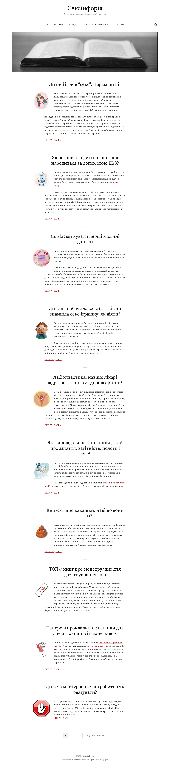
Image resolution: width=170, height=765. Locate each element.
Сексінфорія (85, 8)
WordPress (76, 760)
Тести (83, 24)
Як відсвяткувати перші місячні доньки (85, 239)
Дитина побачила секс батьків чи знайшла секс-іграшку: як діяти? (85, 311)
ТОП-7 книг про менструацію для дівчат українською (85, 572)
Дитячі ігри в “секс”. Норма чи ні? (85, 84)
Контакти (118, 24)
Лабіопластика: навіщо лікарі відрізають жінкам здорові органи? (85, 380)
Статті (46, 24)
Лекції (72, 24)
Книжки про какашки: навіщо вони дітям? (85, 513)
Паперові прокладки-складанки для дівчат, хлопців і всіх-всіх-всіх (85, 630)
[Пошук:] (156, 24)
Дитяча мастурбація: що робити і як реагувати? (85, 689)
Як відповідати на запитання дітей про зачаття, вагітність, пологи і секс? (85, 448)
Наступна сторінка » (94, 735)
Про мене (59, 24)
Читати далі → (53, 140)
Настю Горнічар (95, 646)
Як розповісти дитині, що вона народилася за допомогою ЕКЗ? (85, 160)
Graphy (91, 760)
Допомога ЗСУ (100, 24)
